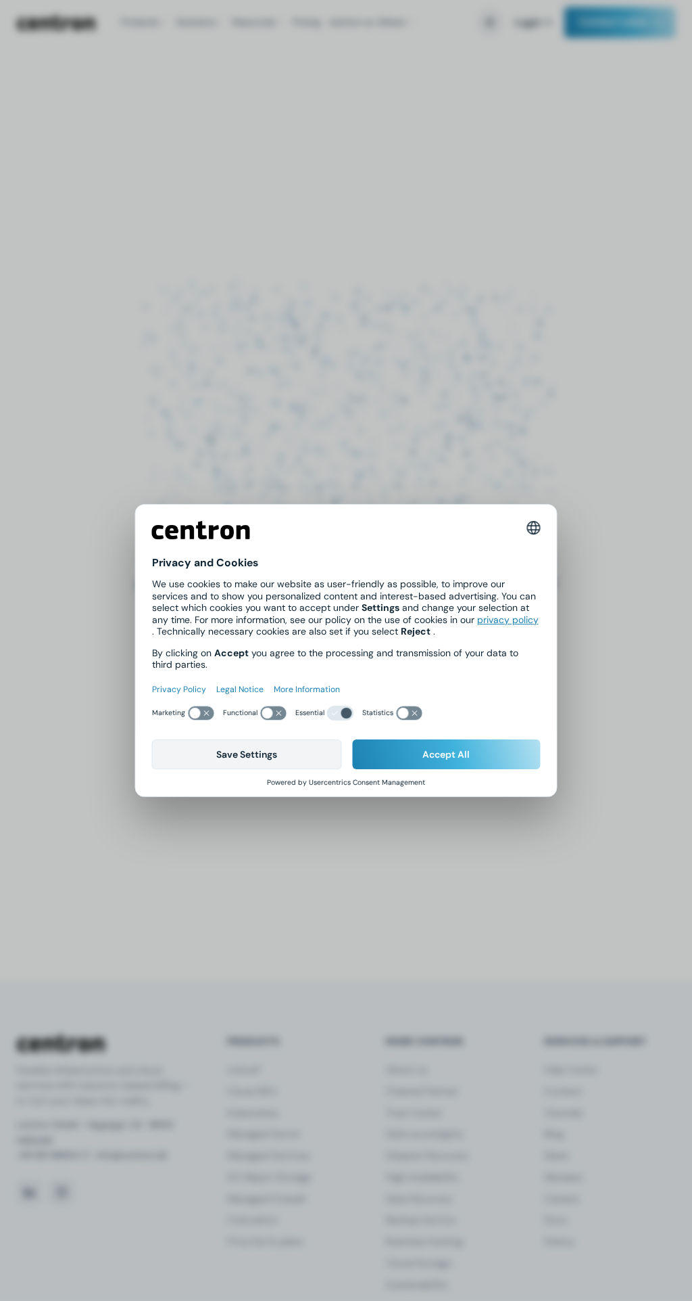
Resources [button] (254, 22)
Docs (555, 1220)
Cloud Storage (418, 1263)
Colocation (252, 1220)
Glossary (563, 1177)
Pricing (306, 22)
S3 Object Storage (269, 1177)
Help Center (571, 1069)
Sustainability (417, 1285)
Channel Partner (422, 1091)
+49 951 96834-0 (52, 1155)
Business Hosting (424, 1241)
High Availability (422, 1177)
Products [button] (140, 22)
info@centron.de (132, 1155)
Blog (554, 1134)
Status (559, 1241)
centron (56, 22)
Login (528, 22)
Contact (563, 1091)
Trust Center (414, 1113)
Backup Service (420, 1220)
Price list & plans (265, 1241)
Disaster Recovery (427, 1155)
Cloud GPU (252, 1091)
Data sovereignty (425, 1134)
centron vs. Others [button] (367, 22)
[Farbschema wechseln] (490, 22)
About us (406, 1069)
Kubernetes (252, 1113)
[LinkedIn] (29, 1192)
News (556, 1155)
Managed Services (268, 1155)
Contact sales (613, 21)
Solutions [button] (196, 22)
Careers (561, 1199)
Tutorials (563, 1113)
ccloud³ (244, 1069)
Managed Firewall (266, 1199)
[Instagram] (61, 1192)
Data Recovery (419, 1199)
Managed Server (263, 1134)
